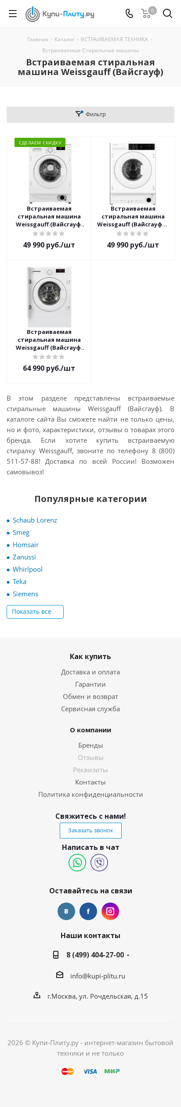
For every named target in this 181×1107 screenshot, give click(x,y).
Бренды (90, 745)
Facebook (88, 911)
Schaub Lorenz (35, 520)
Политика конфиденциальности (90, 794)
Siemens (25, 593)
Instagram (110, 911)
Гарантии (90, 684)
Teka (19, 581)
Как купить (90, 656)
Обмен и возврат (90, 696)
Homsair (26, 544)
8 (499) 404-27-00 (95, 955)
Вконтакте (66, 911)
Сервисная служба (90, 708)
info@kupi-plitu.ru (97, 975)
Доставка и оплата (90, 671)
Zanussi (24, 556)
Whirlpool (28, 569)
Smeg (21, 532)
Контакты (90, 781)
